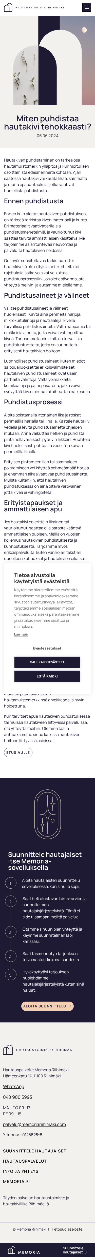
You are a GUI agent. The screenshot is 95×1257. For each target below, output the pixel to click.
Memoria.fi (16, 1181)
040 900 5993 (17, 1097)
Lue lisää (21, 634)
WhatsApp (13, 1086)
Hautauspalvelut (25, 1161)
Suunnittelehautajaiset (73, 1250)
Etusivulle (18, 752)
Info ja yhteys (21, 1171)
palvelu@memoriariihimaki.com (34, 1124)
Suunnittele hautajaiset (35, 1151)
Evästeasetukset (47, 648)
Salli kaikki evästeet (47, 662)
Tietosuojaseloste (66, 1229)
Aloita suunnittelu (44, 1006)
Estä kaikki (47, 676)
